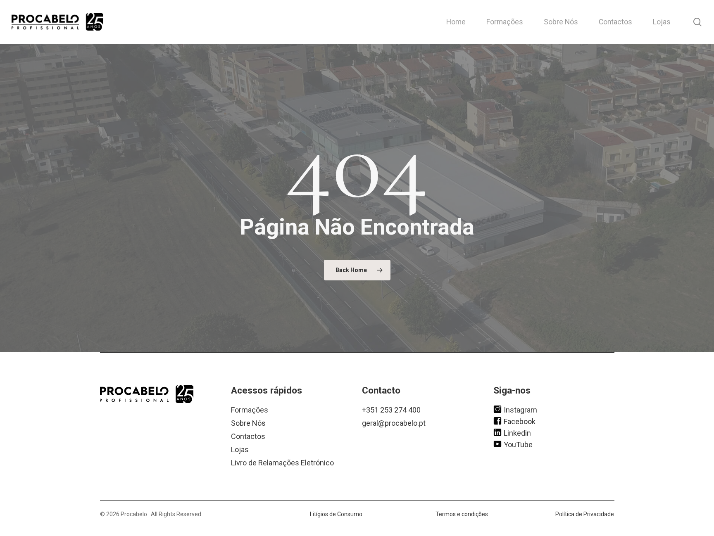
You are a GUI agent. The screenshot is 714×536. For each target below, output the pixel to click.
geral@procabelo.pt (394, 423)
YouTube (518, 444)
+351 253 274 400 (391, 410)
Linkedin (517, 432)
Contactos (248, 436)
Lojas (240, 449)
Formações (249, 410)
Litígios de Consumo (336, 514)
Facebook (520, 421)
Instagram (520, 409)
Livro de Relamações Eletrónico (282, 462)
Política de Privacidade (584, 514)
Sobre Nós (248, 423)
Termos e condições (462, 514)
